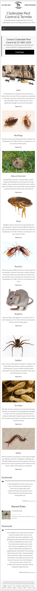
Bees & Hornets (18, 176)
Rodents (18, 314)
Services (10, 586)
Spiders (18, 360)
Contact (29, 587)
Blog (34, 587)
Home (4, 586)
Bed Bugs (18, 135)
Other (18, 453)
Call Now (19, 52)
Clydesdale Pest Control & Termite (18, 15)
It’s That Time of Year (17, 511)
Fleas (18, 221)
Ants (18, 90)
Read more (18, 106)
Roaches (18, 266)
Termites (18, 405)
